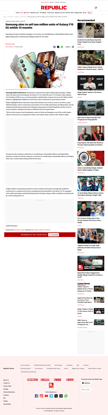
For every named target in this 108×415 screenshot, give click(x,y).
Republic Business (82, 122)
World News (80, 47)
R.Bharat (52, 2)
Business (22, 97)
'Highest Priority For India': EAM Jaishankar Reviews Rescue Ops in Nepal (89, 247)
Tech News (9, 47)
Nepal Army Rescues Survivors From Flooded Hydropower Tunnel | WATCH (85, 301)
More (89, 13)
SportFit (79, 97)
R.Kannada (63, 2)
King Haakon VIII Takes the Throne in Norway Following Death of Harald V (90, 144)
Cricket (79, 225)
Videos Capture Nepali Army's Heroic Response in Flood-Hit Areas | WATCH (90, 68)
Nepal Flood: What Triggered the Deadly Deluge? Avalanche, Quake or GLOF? (90, 275)
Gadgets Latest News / (21, 16)
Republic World (44, 2)
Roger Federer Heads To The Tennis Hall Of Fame (89, 93)
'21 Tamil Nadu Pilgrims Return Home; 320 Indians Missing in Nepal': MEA (90, 194)
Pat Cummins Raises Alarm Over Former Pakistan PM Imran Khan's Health (89, 220)
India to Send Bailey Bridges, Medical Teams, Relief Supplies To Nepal (90, 169)
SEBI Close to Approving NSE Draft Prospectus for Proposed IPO (89, 118)
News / (5, 16)
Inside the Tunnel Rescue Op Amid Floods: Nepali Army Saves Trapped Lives (89, 42)
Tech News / (11, 16)
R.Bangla (57, 2)
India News (80, 198)
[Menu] (95, 7)
